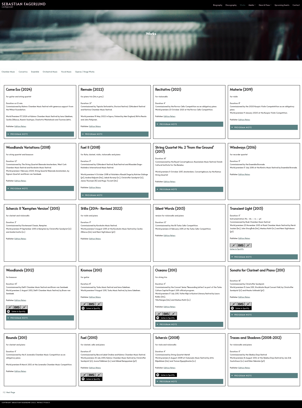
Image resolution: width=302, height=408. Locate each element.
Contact (296, 5)
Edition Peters (20, 126)
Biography (217, 5)
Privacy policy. (43, 402)
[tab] (8, 71)
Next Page (10, 392)
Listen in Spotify (237, 249)
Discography (231, 5)
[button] (255, 4)
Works (242, 5)
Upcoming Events (282, 5)
